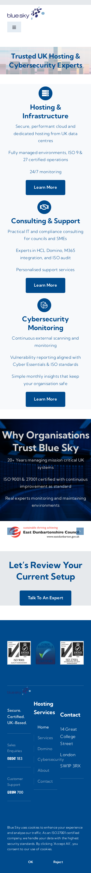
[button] (11, 531)
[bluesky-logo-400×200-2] (26, 6)
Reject (58, 862)
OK (30, 862)
